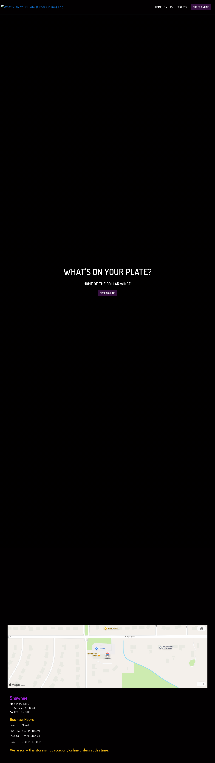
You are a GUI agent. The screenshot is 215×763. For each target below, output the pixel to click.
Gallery (168, 7)
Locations (181, 7)
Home (158, 7)
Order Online (201, 7)
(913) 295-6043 (22, 712)
